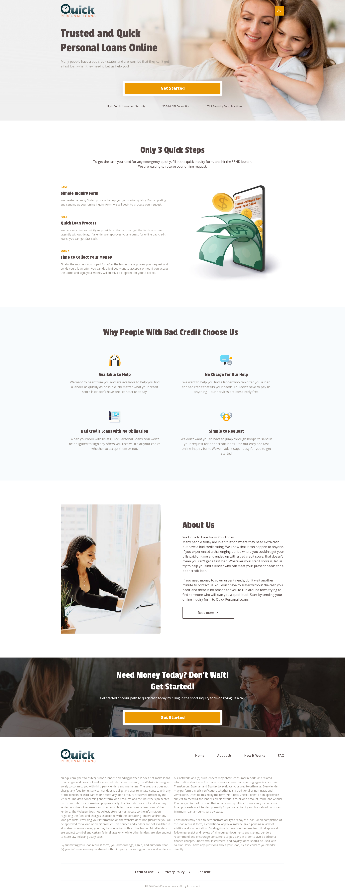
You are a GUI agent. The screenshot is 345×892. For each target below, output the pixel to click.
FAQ (281, 755)
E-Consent (203, 872)
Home (199, 755)
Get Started (173, 88)
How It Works (254, 755)
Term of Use (144, 872)
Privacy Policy (174, 872)
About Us (224, 755)
